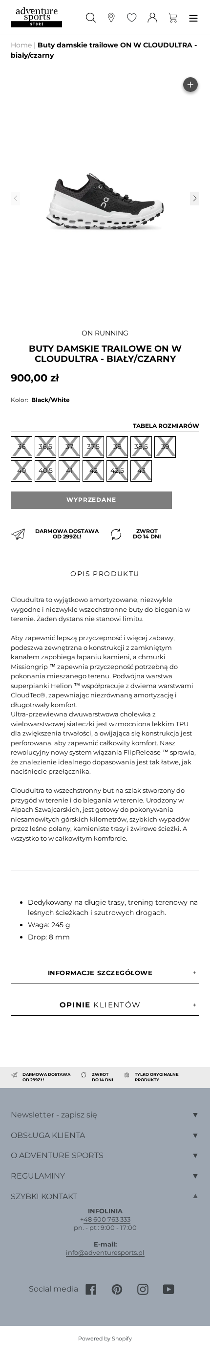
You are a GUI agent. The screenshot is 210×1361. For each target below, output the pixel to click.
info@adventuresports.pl (105, 1252)
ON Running (105, 333)
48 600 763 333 (107, 1219)
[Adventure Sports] (36, 17)
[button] (194, 198)
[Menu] (193, 17)
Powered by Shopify (105, 1338)
